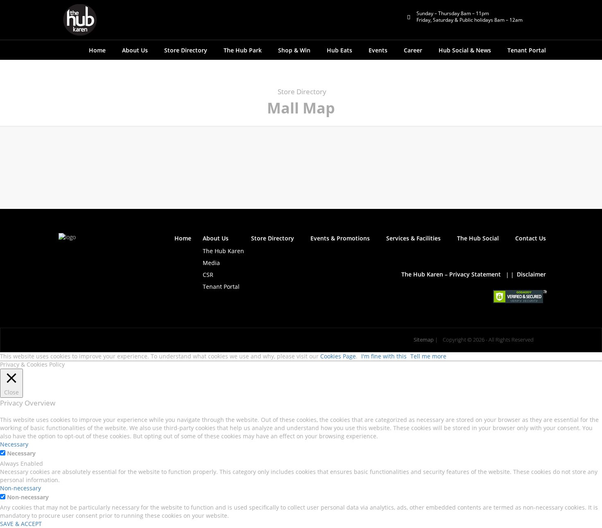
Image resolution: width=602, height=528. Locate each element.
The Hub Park (243, 50)
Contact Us (530, 238)
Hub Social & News (465, 50)
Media (211, 263)
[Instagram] (106, 254)
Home (97, 50)
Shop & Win (294, 50)
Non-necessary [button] (20, 488)
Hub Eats (339, 50)
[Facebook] (63, 254)
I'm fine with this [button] (384, 356)
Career (413, 50)
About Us (216, 238)
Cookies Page (338, 356)
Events (378, 50)
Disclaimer (531, 274)
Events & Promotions (340, 238)
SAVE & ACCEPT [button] (21, 524)
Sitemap (424, 339)
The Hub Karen (223, 251)
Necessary (21, 453)
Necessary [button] (14, 444)
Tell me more (428, 356)
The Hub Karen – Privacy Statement (451, 274)
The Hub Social (478, 238)
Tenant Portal (526, 50)
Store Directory (185, 50)
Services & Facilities (413, 238)
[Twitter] (77, 254)
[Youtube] (92, 254)
